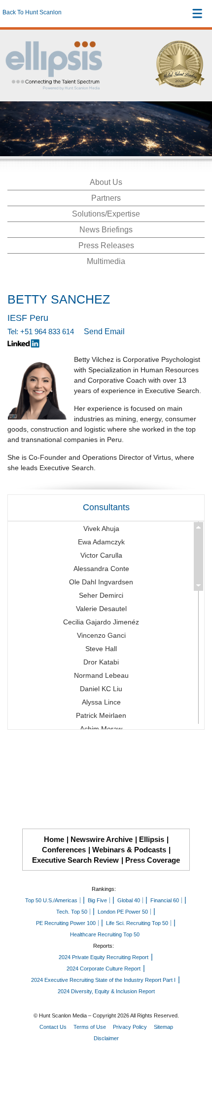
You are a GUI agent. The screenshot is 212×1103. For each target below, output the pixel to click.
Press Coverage (152, 860)
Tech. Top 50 (71, 912)
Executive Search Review (75, 860)
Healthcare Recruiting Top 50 (105, 934)
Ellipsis (151, 839)
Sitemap (163, 1027)
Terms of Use (89, 1027)
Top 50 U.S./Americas (51, 900)
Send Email (104, 331)
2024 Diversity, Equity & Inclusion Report (106, 991)
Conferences (64, 849)
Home (54, 839)
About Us (106, 182)
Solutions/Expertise (106, 214)
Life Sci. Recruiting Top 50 (137, 923)
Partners (106, 198)
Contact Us (53, 1027)
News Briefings (106, 229)
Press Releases (106, 245)
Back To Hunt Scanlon (32, 12)
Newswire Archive (102, 839)
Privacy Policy (130, 1027)
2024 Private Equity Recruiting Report (103, 957)
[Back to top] (195, 1059)
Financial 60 (164, 900)
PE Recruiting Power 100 (66, 923)
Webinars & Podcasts (129, 849)
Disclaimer (106, 1038)
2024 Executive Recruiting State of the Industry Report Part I (103, 980)
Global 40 (128, 900)
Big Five (97, 900)
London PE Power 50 (123, 912)
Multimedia (106, 261)
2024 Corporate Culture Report (104, 968)
